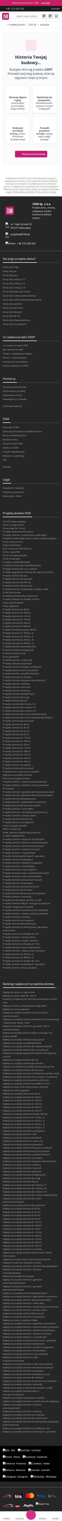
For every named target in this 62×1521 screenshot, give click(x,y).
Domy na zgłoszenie (13, 524)
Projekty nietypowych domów (18, 906)
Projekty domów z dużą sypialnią (20, 967)
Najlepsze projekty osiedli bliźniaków (22, 1043)
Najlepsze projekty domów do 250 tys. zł (23, 1124)
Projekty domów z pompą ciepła (19, 815)
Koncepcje (8, 788)
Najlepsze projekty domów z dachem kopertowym (29, 1330)
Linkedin (45, 1470)
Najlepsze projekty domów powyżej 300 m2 (25, 1113)
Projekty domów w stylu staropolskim (22, 876)
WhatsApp (51, 1476)
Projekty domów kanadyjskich (18, 649)
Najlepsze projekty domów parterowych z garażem (29, 1340)
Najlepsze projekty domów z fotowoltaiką (24, 1350)
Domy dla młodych (12, 312)
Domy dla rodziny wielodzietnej (19, 295)
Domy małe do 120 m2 (14, 528)
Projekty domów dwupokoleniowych (21, 805)
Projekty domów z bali (14, 653)
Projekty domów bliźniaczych (18, 818)
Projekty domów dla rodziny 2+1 (19, 704)
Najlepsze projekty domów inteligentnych (24, 1174)
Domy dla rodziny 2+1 (14, 279)
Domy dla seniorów (13, 307)
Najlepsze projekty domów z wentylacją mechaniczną (30, 1306)
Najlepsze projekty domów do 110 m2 (22, 1232)
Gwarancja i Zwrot (12, 496)
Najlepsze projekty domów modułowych (23, 1343)
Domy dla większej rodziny (16, 291)
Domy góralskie (11, 656)
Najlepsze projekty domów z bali (20, 1134)
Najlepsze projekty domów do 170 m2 (22, 1222)
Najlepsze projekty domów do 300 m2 (22, 1110)
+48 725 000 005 (26, 243)
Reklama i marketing (13, 455)
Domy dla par (10, 271)
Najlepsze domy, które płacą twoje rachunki (25, 1086)
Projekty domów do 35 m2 (16, 727)
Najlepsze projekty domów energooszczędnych (27, 1147)
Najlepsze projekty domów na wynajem (23, 1370)
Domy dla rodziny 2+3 (14, 287)
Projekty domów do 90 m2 (16, 724)
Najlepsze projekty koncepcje (18, 1276)
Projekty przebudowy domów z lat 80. (22, 900)
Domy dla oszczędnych (15, 324)
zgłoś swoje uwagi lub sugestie (34, 189)
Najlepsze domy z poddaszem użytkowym (25, 1005)
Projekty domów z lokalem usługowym (23, 862)
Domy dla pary (10, 275)
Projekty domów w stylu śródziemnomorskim (26, 873)
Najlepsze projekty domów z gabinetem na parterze (30, 1296)
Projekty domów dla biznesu (17, 585)
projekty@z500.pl (20, 234)
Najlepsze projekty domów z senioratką (23, 1303)
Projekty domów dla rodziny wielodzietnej (24, 714)
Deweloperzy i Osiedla (14, 399)
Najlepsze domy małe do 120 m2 (19, 995)
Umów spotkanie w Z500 (15, 365)
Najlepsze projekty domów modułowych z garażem (29, 1431)
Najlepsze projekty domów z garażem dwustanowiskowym (22, 1288)
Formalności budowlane (15, 361)
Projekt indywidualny (14, 451)
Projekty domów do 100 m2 (17, 612)
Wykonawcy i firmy (12, 395)
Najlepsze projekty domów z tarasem (22, 1168)
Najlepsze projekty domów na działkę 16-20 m (26, 1083)
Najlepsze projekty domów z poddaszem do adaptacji (31, 1401)
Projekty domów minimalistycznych (21, 886)
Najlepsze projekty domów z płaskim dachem (26, 1154)
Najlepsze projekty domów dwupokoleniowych (27, 1299)
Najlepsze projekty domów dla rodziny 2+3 (25, 1191)
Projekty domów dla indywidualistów (22, 565)
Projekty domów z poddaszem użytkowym (25, 535)
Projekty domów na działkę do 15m (21, 933)
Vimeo (16, 1456)
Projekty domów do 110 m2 (17, 747)
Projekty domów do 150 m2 (17, 619)
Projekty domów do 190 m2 (17, 741)
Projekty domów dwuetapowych (19, 798)
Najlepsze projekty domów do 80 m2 (21, 1093)
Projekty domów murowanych (18, 920)
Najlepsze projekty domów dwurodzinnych (25, 1418)
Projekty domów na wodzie (17, 764)
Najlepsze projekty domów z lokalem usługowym (28, 1347)
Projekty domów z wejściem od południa (23, 839)
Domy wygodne (11, 605)
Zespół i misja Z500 (13, 443)
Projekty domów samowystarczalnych (22, 879)
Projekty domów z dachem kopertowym (23, 846)
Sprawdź (46, 2)
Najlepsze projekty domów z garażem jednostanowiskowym (22, 1281)
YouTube (36, 1450)
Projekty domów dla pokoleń (18, 578)
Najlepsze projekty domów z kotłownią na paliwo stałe (31, 1073)
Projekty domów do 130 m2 (17, 754)
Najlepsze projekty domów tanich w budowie (26, 1151)
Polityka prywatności (13, 492)
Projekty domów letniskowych (18, 768)
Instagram (22, 1476)
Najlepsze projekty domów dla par (21, 1059)
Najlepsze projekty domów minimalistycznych (26, 1374)
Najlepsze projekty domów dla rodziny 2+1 (25, 1185)
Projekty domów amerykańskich (19, 646)
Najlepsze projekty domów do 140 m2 (22, 1242)
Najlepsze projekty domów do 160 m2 (22, 1245)
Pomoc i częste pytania (15, 357)
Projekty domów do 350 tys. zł (18, 954)
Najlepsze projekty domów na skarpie (22, 1157)
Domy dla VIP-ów (11, 316)
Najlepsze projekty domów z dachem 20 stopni (27, 1333)
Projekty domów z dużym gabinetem (21, 947)
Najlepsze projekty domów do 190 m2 (22, 1225)
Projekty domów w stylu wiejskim (20, 869)
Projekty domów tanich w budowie (20, 670)
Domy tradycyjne (11, 558)
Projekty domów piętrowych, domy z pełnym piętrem (30, 538)
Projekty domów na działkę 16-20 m (21, 599)
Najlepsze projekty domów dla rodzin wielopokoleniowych (22, 1200)
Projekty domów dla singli (16, 697)
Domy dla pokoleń (12, 303)
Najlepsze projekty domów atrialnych (22, 1171)
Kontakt (7, 466)
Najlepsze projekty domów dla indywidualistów (27, 1046)
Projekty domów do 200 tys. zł (18, 636)
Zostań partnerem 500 (14, 387)
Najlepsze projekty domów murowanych (24, 1414)
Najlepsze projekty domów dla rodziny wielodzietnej (30, 1195)
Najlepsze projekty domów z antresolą (23, 1140)
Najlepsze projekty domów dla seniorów (24, 1205)
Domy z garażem (11, 551)
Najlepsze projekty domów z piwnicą (22, 1164)
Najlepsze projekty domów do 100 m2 (22, 1097)
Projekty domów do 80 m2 (16, 609)
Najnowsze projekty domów (17, 774)
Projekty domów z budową (16, 916)
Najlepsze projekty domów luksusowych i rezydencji (30, 1076)
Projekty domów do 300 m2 (17, 626)
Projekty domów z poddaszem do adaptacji (25, 910)
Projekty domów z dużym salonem (20, 940)
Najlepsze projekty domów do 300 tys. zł (23, 1127)
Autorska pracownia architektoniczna (22, 431)
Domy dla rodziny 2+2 (14, 283)
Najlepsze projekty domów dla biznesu (23, 1070)
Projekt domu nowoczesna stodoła (21, 771)
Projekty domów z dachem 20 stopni (21, 849)
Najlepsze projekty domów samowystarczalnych (28, 1367)
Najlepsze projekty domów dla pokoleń (23, 1063)
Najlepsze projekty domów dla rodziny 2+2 (25, 1188)
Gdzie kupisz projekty (14, 391)
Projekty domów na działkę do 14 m (21, 943)
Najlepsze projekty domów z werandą (22, 1384)
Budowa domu (10, 439)
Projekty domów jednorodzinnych (20, 595)
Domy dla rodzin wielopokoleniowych (22, 299)
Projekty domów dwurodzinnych (19, 923)
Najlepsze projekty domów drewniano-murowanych (30, 1381)
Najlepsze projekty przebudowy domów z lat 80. (28, 1387)
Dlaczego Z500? (11, 427)
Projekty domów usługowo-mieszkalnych (24, 680)
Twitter (46, 1463)
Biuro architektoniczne (14, 435)
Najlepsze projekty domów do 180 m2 (22, 1235)
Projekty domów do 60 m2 (16, 734)
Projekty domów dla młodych (18, 889)
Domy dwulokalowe (13, 602)
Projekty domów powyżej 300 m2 (20, 629)
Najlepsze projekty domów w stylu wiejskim (25, 1353)
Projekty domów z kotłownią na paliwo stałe (25, 589)
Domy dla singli (10, 267)
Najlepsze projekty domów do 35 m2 (21, 1212)
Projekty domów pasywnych (17, 663)
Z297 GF (32, 24)
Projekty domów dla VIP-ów (17, 582)
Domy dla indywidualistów (16, 320)
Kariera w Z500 (10, 447)
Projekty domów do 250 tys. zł (18, 639)
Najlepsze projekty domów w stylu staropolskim (28, 1364)
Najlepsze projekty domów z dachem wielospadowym (31, 1326)
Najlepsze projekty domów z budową (22, 1411)
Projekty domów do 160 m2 (17, 761)
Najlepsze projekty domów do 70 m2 (21, 1228)
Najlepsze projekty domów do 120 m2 (22, 1100)
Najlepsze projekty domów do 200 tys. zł (23, 1120)
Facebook (42, 1456)
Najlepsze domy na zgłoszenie (19, 992)
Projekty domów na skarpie (17, 677)
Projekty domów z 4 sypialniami (19, 852)
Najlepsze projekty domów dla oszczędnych (26, 1049)
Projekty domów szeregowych (18, 822)
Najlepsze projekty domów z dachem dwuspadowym (30, 1266)
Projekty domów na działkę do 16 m (21, 960)
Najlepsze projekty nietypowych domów (23, 1397)
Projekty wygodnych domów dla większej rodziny (28, 572)
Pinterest (21, 1463)
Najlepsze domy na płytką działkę (20, 1320)
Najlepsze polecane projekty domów (22, 1262)
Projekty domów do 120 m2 (17, 616)
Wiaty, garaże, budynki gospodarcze (22, 832)
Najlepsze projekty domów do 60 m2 (21, 1218)
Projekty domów (17, 24)
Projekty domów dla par (15, 575)
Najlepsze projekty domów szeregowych (24, 1316)
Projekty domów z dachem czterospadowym (26, 785)
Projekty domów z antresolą (17, 660)
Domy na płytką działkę (15, 825)
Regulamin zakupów (13, 487)
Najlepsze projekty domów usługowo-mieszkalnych (29, 1161)
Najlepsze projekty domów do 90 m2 (21, 1208)
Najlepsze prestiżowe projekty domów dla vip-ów (28, 1066)
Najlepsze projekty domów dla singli (21, 1178)
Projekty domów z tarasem (17, 687)
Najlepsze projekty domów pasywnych (23, 1144)
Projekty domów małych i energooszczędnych (26, 903)
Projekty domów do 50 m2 (16, 731)
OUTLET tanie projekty (14, 521)
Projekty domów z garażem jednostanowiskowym (28, 791)
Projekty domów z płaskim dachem (21, 673)
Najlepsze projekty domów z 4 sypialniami (24, 1337)
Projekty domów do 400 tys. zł (18, 957)
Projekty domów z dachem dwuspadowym (25, 781)
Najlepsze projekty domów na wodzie (22, 1249)
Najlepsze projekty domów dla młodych (23, 1377)
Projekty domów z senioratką (18, 808)
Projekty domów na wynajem (18, 883)
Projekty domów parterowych (18, 531)
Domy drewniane (12, 545)
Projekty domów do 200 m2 (17, 622)
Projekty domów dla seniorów (18, 720)
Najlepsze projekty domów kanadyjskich (24, 1130)
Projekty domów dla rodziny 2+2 (19, 707)
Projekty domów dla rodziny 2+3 (19, 710)
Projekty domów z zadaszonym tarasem (24, 950)
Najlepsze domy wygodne (16, 1090)
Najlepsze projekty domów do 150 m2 (22, 1103)
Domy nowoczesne (13, 541)
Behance (20, 1470)
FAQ (5, 459)
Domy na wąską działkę (15, 555)
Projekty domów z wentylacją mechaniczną (25, 812)
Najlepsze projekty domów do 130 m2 (22, 1239)
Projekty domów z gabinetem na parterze (24, 801)
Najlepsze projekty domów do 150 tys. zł (23, 1117)
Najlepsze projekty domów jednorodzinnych (26, 1080)
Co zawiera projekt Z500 (15, 345)
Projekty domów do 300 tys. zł (18, 643)
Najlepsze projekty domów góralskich (22, 1137)
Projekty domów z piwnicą (16, 683)
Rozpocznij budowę (33, 154)
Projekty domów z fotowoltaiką (19, 866)
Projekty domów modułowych (18, 859)
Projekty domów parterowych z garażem (24, 856)
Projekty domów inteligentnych (19, 693)
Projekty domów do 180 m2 (17, 751)
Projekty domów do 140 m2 (17, 758)
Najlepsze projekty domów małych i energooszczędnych (21, 1392)
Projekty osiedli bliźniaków (16, 562)
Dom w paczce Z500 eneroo (17, 548)
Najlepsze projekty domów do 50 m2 (21, 1215)
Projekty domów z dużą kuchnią (19, 937)
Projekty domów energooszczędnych (22, 666)
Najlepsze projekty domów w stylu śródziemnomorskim (20, 1359)
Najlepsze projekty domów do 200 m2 (22, 1107)
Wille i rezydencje (12, 829)
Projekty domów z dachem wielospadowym (25, 842)
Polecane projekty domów (16, 778)
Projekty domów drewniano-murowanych (24, 893)
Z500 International (12, 406)
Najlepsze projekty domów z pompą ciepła (25, 1309)
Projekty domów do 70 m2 (16, 744)
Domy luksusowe (12, 592)
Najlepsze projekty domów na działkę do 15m (26, 1428)
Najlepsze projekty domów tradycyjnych (23, 1039)
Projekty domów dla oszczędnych (20, 568)
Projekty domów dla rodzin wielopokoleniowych (28, 717)
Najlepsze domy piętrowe (16, 1009)
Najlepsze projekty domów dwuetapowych (25, 1293)
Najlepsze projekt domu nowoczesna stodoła (26, 1259)
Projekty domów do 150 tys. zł (18, 633)
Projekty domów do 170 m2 (17, 737)
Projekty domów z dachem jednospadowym (25, 913)
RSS (13, 1450)
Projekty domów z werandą (17, 896)
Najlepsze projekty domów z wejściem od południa (29, 1323)
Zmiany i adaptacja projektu (17, 353)
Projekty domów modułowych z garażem (24, 964)
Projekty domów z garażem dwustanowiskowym (28, 795)
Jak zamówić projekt (13, 349)
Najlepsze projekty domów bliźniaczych (23, 1313)
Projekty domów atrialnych (16, 690)
